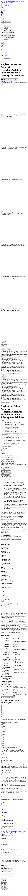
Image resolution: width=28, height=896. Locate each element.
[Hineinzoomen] (8, 349)
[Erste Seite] (4, 809)
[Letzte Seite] (4, 816)
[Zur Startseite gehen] (6, 5)
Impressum (3, 831)
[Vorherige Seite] (4, 811)
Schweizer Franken (9, 30)
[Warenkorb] (1, 17)
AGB (7, 831)
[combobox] (7, 9)
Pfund (6, 27)
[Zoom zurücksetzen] (5, 349)
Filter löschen (4, 889)
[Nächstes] (5, 342)
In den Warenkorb (7, 471)
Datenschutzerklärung (6, 833)
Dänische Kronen (8, 34)
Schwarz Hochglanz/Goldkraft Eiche (12, 439)
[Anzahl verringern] (2, 469)
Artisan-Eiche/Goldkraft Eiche (11, 427)
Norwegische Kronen (9, 35)
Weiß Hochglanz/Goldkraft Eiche (11, 443)
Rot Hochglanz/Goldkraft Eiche (11, 436)
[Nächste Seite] (4, 815)
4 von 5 (4, 450)
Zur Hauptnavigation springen (13, 2)
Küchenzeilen (5, 402)
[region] (14, 242)
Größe (2, 448)
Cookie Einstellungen (16, 833)
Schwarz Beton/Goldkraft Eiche (11, 437)
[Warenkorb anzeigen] (1, 49)
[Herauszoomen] (2, 349)
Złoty (5, 29)
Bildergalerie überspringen (7, 81)
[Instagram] (3, 827)
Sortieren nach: (4, 747)
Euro (5, 38)
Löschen (9, 852)
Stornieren (3, 852)
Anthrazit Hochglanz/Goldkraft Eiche (12, 422)
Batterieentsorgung (13, 831)
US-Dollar (6, 26)
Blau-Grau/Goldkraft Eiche (10, 431)
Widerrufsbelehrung (22, 831)
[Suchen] (2, 11)
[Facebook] (3, 828)
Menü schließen (6, 21)
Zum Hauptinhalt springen (7, 1)
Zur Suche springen (18, 1)
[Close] (1, 847)
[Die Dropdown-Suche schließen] (4, 11)
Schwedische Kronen (9, 32)
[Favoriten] (1, 15)
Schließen (3, 865)
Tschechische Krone (9, 37)
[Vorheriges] (2, 342)
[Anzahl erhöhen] (8, 469)
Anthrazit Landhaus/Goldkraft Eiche (13, 425)
